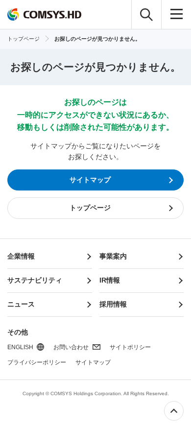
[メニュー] (176, 14)
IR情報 (109, 280)
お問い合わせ (71, 347)
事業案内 (113, 256)
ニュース (21, 304)
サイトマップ (93, 362)
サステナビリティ (34, 280)
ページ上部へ (174, 411)
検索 (146, 14)
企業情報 (21, 256)
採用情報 (113, 304)
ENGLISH (20, 347)
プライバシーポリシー (36, 362)
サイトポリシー (130, 347)
